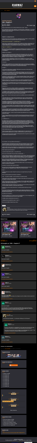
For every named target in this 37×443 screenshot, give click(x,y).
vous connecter (7, 348)
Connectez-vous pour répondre (7, 251)
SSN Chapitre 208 (6, 234)
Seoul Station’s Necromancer (7, 20)
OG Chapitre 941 (6, 379)
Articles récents (8, 205)
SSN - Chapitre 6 (30, 25)
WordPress (15, 440)
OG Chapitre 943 (6, 376)
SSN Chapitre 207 (25, 234)
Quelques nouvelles (6, 373)
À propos (4, 205)
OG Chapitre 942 (6, 377)
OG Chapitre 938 (6, 383)
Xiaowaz (17, 5)
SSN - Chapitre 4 (7, 25)
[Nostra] (5, 211)
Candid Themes (28, 440)
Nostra (9, 24)
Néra (4, 420)
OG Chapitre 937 (6, 384)
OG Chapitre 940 (6, 380)
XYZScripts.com (23, 442)
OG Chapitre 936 (6, 386)
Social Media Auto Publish (15, 442)
